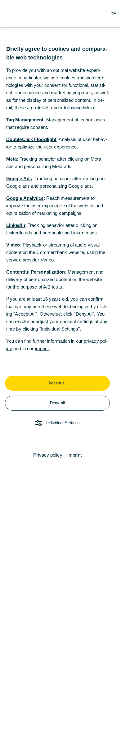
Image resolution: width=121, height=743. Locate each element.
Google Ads (19, 178)
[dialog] (60, 371)
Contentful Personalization (35, 272)
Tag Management (24, 119)
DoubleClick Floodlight (31, 139)
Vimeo (13, 244)
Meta (11, 159)
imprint (42, 348)
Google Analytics (25, 198)
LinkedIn (15, 225)
